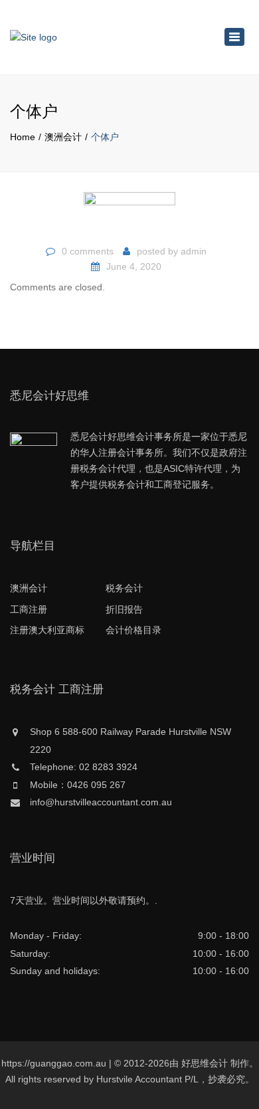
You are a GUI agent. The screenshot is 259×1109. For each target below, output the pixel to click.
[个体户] (129, 214)
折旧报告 (124, 609)
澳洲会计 (63, 137)
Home (22, 137)
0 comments (88, 251)
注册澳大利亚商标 (47, 630)
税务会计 (124, 588)
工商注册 (28, 609)
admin (194, 251)
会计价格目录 (133, 630)
